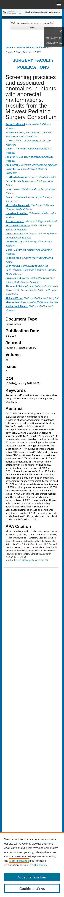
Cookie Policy (38, 864)
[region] (32, 864)
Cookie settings (19, 860)
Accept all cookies (32, 877)
